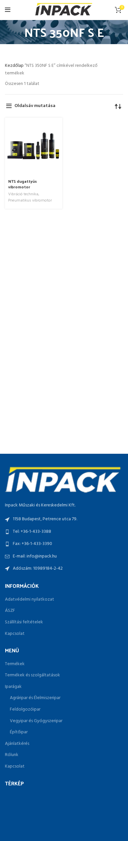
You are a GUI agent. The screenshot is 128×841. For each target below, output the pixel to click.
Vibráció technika (23, 194)
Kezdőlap (15, 65)
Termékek (15, 664)
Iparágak (13, 687)
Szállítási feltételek (24, 622)
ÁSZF (10, 611)
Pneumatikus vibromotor (30, 201)
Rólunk (11, 755)
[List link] (64, 531)
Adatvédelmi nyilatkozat (29, 599)
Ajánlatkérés (17, 744)
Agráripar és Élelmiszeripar (35, 698)
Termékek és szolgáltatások (32, 675)
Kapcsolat (15, 634)
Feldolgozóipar (25, 709)
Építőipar (19, 732)
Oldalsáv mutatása (34, 106)
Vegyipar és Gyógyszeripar (36, 721)
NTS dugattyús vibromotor (22, 183)
